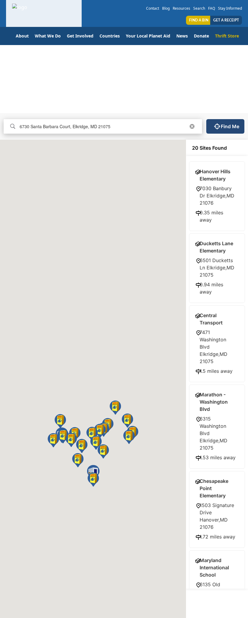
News (182, 36)
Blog (166, 8)
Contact (152, 8)
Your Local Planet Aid (148, 36)
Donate (201, 36)
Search (199, 8)
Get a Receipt (226, 20)
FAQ (211, 8)
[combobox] (102, 126)
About (22, 36)
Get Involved (80, 36)
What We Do (48, 36)
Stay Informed (230, 8)
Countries (110, 36)
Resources (181, 8)
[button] (81, 446)
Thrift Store (227, 36)
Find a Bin (198, 20)
